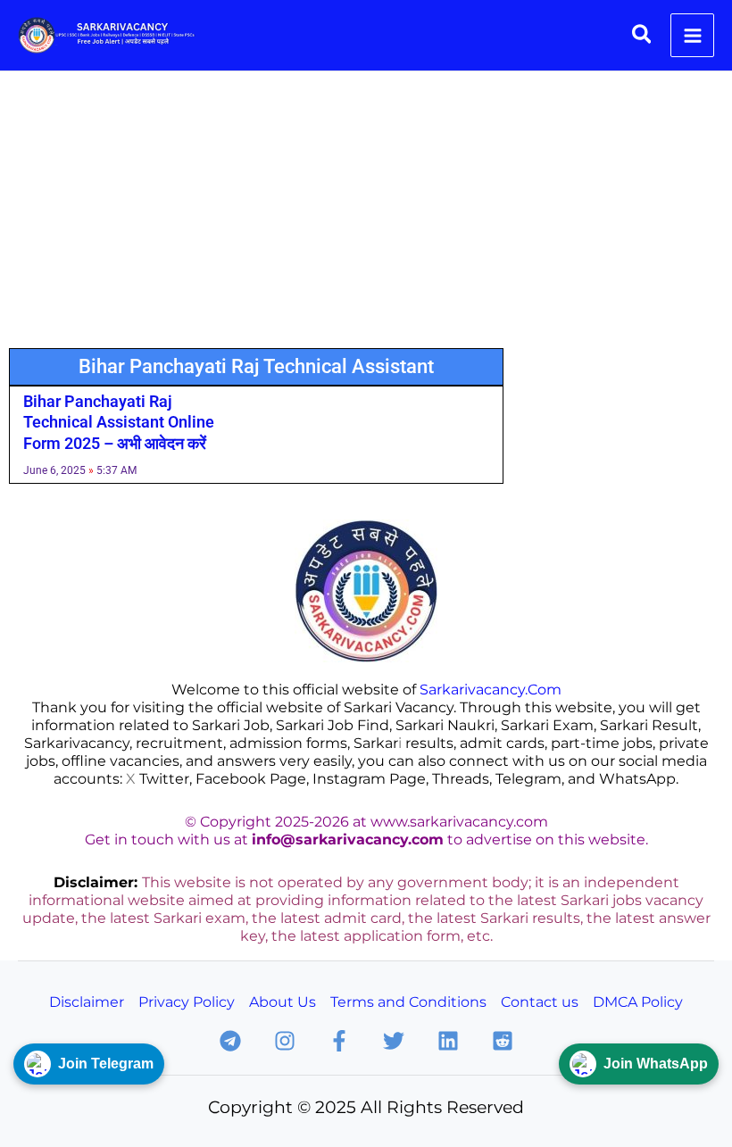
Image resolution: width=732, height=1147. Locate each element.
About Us (282, 1001)
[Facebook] (339, 1040)
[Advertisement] (366, 205)
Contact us (539, 1001)
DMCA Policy (638, 1001)
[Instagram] (284, 1040)
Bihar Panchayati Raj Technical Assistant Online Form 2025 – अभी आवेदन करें (118, 422)
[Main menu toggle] (692, 35)
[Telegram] (230, 1040)
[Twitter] (393, 1040)
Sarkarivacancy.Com (490, 689)
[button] (642, 35)
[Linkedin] (448, 1040)
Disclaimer (86, 1001)
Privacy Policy (186, 1001)
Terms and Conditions (408, 1001)
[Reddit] (502, 1040)
